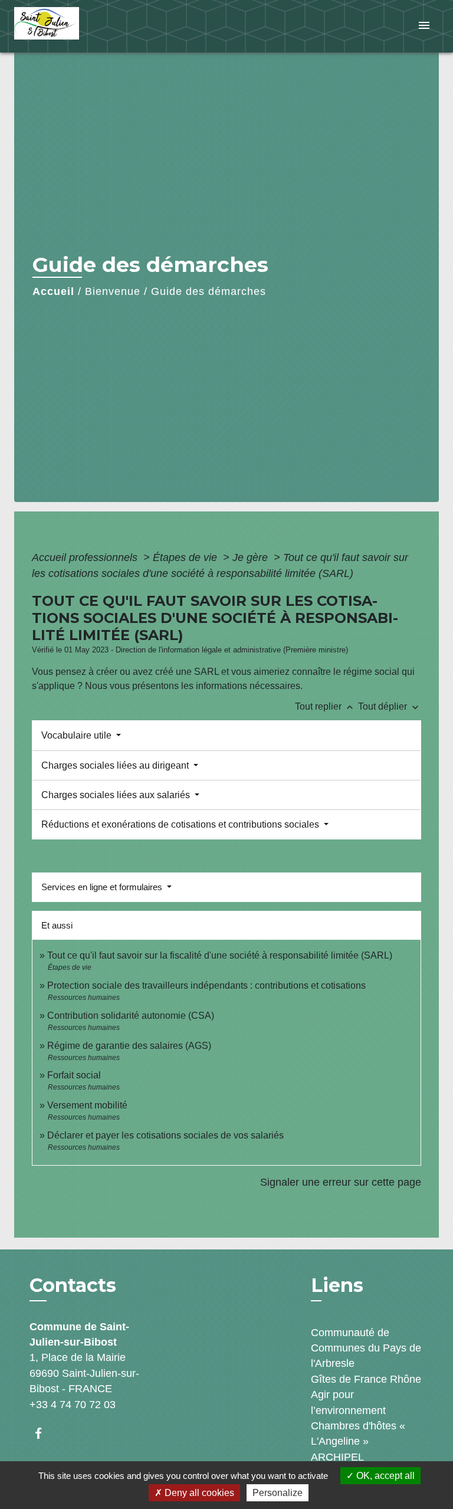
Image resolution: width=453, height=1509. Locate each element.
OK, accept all (384, 1476)
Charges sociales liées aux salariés (116, 795)
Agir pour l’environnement (348, 1402)
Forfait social (74, 1075)
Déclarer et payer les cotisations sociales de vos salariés (165, 1135)
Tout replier (325, 706)
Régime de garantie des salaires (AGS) (129, 1046)
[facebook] (43, 1433)
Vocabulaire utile (77, 735)
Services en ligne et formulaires (103, 887)
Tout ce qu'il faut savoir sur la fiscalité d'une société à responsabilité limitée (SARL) (219, 955)
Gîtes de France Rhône (366, 1379)
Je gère (251, 557)
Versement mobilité (87, 1105)
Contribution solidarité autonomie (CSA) (130, 1016)
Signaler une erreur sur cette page (340, 1182)
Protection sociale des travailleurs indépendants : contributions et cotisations (206, 985)
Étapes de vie (186, 557)
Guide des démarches (208, 291)
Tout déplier (389, 706)
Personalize (277, 1493)
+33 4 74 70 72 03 (72, 1404)
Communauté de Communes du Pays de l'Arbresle (366, 1348)
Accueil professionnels (86, 557)
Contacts (72, 1285)
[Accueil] (58, 26)
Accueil (53, 291)
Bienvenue (112, 291)
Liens (337, 1285)
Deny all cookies (198, 1493)
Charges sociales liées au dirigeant (116, 765)
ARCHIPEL (337, 1457)
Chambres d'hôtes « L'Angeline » (358, 1433)
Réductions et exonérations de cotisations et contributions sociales (181, 824)
